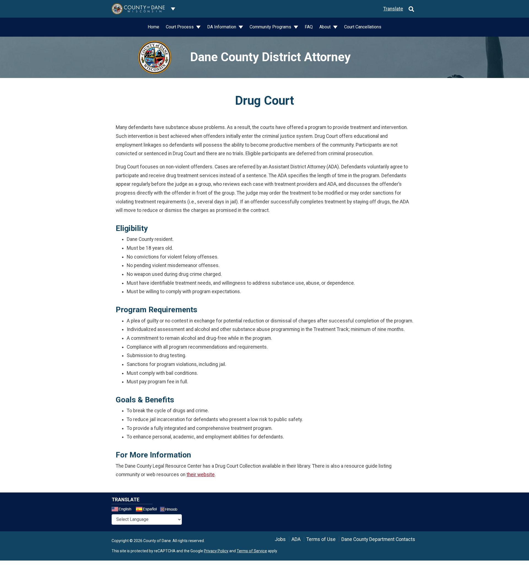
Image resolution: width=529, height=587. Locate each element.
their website (201, 474)
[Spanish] (147, 510)
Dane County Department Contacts (378, 539)
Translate (393, 9)
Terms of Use (321, 539)
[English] (123, 510)
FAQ (309, 26)
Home (153, 26)
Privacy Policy (216, 551)
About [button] (325, 26)
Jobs (280, 539)
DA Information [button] (222, 26)
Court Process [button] (180, 26)
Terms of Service (252, 551)
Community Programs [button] (271, 26)
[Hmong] (170, 510)
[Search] (411, 9)
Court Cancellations (362, 26)
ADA (296, 539)
